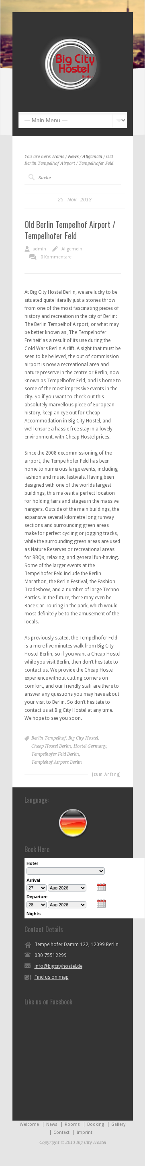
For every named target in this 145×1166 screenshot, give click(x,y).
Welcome (29, 1124)
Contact (61, 1132)
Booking (95, 1124)
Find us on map (52, 977)
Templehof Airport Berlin (56, 762)
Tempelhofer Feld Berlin (55, 754)
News (73, 156)
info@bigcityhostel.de (58, 966)
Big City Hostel (83, 738)
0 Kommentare (56, 257)
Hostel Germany (90, 746)
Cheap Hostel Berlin (51, 746)
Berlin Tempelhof (48, 738)
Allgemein (92, 156)
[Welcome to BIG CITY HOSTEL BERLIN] (71, 100)
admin (39, 249)
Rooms (72, 1124)
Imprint (84, 1132)
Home (58, 156)
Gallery (118, 1124)
